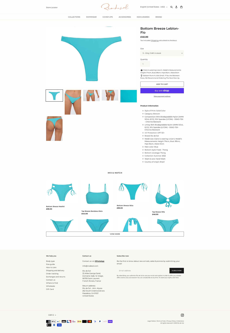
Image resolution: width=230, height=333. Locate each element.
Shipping (154, 40)
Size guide (50, 264)
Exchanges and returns (55, 277)
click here (175, 277)
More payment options (162, 96)
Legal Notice (151, 321)
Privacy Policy (171, 321)
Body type (50, 261)
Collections (180, 321)
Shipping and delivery (55, 270)
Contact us (50, 280)
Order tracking (52, 274)
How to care (51, 267)
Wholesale (50, 286)
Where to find (52, 283)
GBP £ (51, 315)
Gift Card (50, 289)
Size (142, 49)
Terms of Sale (161, 321)
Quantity (144, 59)
